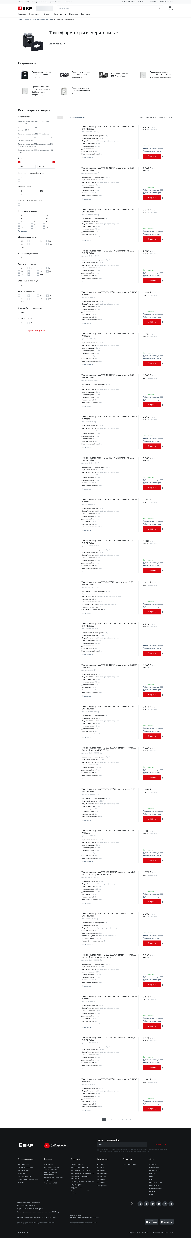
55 (31, 271)
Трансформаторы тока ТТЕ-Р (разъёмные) (33, 134)
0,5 (22, 177)
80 (34, 224)
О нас (46, 14)
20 (22, 218)
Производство (154, 1167)
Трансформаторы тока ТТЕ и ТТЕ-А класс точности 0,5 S (33, 129)
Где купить (85, 14)
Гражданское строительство (28, 1179)
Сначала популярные (147, 117)
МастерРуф (101, 1182)
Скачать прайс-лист (57, 44)
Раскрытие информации (26, 1205)
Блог (151, 1195)
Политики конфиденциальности (139, 1151)
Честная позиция (155, 1182)
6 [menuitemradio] (122, 1119)
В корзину (152, 156)
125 (35, 227)
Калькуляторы (60, 14)
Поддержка (34, 14)
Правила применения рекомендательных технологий (36, 1217)
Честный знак (154, 1185)
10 (34, 215)
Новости (152, 1173)
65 (41, 271)
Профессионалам (25, 1159)
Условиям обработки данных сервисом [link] (27, 1223)
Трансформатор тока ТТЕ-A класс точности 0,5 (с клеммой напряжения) (36, 139)
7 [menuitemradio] (126, 1119)
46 (50, 296)
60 (47, 221)
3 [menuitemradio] (111, 1119)
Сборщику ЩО (23, 2)
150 (47, 227)
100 (47, 224)
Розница (21, 1182)
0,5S (22, 180)
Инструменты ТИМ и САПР (80, 1170)
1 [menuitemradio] (103, 1119)
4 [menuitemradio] (115, 1119)
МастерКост (101, 1164)
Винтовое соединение (29, 258)
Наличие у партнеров (153, 151)
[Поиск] (160, 8)
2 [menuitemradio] (107, 1119)
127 (22, 247)
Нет (22, 312)
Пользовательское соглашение (28, 1202)
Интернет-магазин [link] (166, 1)
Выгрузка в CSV (76, 1188)
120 (22, 227)
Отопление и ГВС (50, 1183)
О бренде (152, 1164)
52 (31, 299)
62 (22, 244)
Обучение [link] (152, 1)
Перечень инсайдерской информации (31, 1209)
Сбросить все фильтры (36, 331)
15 (47, 215)
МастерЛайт (101, 1179)
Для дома (68, 2)
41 (41, 241)
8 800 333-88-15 (58, 1145)
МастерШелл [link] (101, 1170)
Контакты (152, 1192)
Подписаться (160, 1144)
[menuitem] (130, 1119)
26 (22, 268)
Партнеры (73, 14)
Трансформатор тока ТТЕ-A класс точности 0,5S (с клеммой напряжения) (35, 145)
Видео (151, 1176)
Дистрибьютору (55, 2)
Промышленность (24, 1176)
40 (22, 221)
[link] (140, 1203)
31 (31, 241)
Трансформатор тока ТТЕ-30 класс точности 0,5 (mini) (35, 151)
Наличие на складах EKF (154, 148)
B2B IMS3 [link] (141, 1)
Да (22, 323)
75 (22, 224)
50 (34, 221)
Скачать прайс (129, 1)
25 (34, 218)
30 (47, 218)
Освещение (48, 1164)
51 (22, 271)
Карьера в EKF (154, 1170)
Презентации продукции (79, 1167)
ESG (151, 1179)
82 (41, 244)
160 (41, 274)
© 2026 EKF (23, 1232)
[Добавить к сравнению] (163, 156)
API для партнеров (77, 1185)
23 (31, 296)
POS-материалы (77, 1164)
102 (50, 244)
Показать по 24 (164, 117)
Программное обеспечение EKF (82, 1173)
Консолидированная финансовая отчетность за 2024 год (38, 1212)
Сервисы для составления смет (82, 1181)
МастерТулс (101, 1167)
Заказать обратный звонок (59, 1147)
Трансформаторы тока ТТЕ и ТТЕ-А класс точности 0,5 (33, 123)
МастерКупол (102, 1173)
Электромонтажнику (39, 2)
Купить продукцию (129, 1164)
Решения (22, 14)
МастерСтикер (102, 1185)
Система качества (155, 1188)
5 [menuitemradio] (118, 1119)
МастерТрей (101, 1176)
